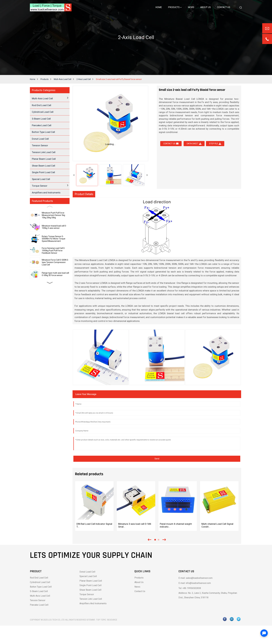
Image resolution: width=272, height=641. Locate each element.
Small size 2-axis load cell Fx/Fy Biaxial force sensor (119, 79)
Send (157, 459)
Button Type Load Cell (43, 132)
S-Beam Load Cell (41, 118)
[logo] (51, 7)
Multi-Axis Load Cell (62, 79)
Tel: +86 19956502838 (189, 588)
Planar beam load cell (90, 580)
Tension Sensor (40, 145)
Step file (213, 143)
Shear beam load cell (90, 590)
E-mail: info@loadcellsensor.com (194, 583)
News (137, 586)
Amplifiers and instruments (93, 603)
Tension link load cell (90, 599)
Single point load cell (90, 585)
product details (84, 194)
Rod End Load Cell (41, 105)
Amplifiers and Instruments (46, 192)
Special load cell (88, 576)
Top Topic (101, 620)
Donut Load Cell (40, 138)
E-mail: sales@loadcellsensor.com (195, 578)
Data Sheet (192, 143)
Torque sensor (86, 594)
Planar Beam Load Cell (44, 158)
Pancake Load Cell (41, 125)
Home (32, 79)
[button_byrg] (240, 7)
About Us (139, 582)
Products (45, 79)
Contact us (169, 143)
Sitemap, (91, 620)
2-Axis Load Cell (83, 79)
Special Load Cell (41, 179)
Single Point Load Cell (43, 172)
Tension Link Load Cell (43, 152)
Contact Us (139, 591)
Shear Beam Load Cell (43, 165)
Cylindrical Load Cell (42, 111)
